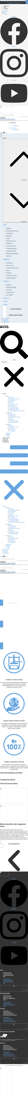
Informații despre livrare (8, 975)
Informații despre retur (8, 974)
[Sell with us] (14, 986)
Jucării (5, 304)
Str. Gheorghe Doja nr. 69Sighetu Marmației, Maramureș (10, 1014)
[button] (14, 345)
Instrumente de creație (14, 416)
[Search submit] (27, 2)
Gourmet (6, 298)
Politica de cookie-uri (7, 997)
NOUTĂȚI (5, 439)
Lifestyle (6, 281)
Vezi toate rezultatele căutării (8, 119)
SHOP (4, 393)
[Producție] (14, 1024)
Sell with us (24, 990)
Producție (25, 1028)
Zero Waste (12, 431)
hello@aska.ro (6, 1011)
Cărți (4, 225)
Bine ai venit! (13, 122)
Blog (5, 7)
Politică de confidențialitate (9, 998)
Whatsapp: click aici (7, 1012)
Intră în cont (16, 125)
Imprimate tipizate (13, 422)
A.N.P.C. (5, 999)
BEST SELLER (6, 437)
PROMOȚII (5, 440)
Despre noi (6, 6)
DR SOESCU (6, 441)
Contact (6, 8)
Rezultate (3, 117)
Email (1, 1035)
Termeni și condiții (7, 995)
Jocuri (5, 301)
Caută (14, 359)
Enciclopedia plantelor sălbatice (17, 410)
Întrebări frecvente (7, 972)
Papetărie (6, 259)
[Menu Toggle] (0, 134)
